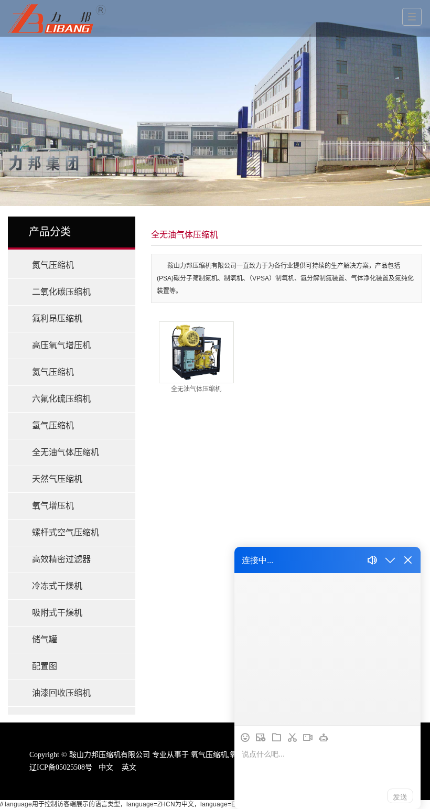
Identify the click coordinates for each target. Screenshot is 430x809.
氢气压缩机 (53, 425)
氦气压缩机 (53, 372)
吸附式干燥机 (57, 612)
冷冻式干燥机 (57, 585)
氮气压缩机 (53, 265)
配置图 (44, 666)
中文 (106, 767)
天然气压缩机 (57, 478)
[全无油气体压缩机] (196, 352)
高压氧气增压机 (61, 345)
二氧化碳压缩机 (61, 291)
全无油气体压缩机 (65, 452)
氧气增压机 (53, 505)
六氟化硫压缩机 (61, 398)
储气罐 (44, 639)
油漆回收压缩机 (61, 692)
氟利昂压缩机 (57, 318)
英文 (129, 767)
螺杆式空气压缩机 (65, 532)
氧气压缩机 (209, 755)
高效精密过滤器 (61, 559)
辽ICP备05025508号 (60, 767)
